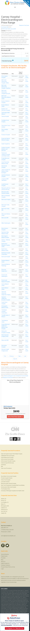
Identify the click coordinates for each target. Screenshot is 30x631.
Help (2, 563)
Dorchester (3, 27)
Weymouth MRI (5, 340)
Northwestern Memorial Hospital (8, 487)
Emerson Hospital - (6, 134)
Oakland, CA (4, 507)
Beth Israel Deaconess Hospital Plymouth (6, 92)
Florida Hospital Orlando (6, 478)
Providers (3, 558)
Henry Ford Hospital (5, 479)
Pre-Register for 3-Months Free (14, 628)
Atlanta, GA (3, 498)
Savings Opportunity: (9, 408)
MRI (2, 466)
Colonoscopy (4, 462)
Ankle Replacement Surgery (7, 457)
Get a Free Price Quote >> (15, 416)
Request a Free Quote (24, 25)
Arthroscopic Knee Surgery (7, 459)
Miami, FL (3, 504)
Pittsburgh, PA (4, 509)
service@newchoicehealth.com (8, 535)
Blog (2, 559)
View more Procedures (6, 468)
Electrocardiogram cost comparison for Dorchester (16, 375)
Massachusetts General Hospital (8, 483)
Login (2, 568)
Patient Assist (4, 556)
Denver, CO (3, 500)
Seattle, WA (3, 513)
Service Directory (5, 554)
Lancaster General (5, 481)
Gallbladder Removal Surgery (7, 455)
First (5, 356)
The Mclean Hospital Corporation (4, 311)
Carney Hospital (10, 16)
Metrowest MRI (5, 217)
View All (15, 358)
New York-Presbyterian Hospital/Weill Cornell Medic (13, 485)
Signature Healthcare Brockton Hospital (6, 298)
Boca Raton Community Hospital (8, 476)
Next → (20, 356)
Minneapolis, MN (5, 506)
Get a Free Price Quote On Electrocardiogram (15, 381)
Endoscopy (11, 462)
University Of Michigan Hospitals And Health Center (12, 490)
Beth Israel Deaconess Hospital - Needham (6, 87)
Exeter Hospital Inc (6, 143)
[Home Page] (15, 2)
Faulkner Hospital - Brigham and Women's (6, 149)
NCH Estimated (8, 406)
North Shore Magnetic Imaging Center (6, 245)
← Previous (11, 356)
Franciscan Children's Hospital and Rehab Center (6, 154)
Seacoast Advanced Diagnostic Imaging (6, 293)
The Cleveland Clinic (5, 488)
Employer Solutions (5, 565)
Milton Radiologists (6, 223)
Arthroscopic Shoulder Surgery (8, 461)
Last (25, 356)
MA (7, 27)
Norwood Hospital (6, 256)
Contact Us (6, 563)
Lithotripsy (3, 464)
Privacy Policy (4, 567)
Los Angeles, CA (4, 502)
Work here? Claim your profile (9, 28)
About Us (3, 561)
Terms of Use (12, 567)
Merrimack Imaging (6, 199)
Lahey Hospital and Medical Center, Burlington (6, 171)
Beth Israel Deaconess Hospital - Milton (5, 81)
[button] (14, 620)
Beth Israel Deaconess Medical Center (6, 97)
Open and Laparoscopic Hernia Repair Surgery (11, 453)
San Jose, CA (4, 511)
